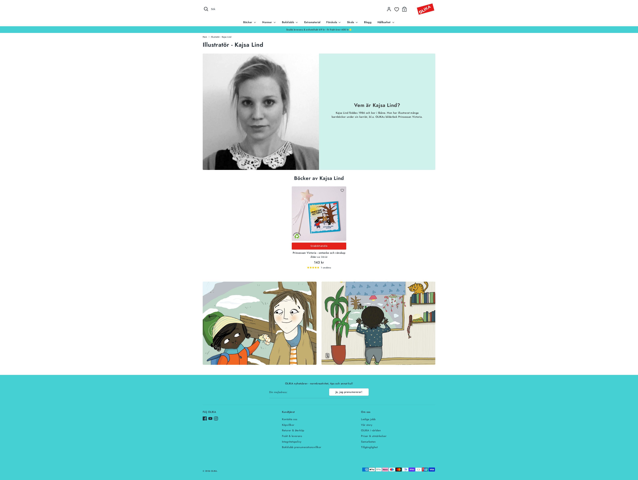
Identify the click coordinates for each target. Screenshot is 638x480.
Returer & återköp (293, 430)
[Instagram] (216, 418)
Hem (205, 36)
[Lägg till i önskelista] (342, 190)
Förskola (332, 22)
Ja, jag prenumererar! (349, 392)
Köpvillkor (288, 425)
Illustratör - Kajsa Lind (221, 36)
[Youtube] (210, 418)
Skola (351, 22)
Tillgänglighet (369, 447)
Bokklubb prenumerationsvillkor (301, 447)
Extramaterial (312, 22)
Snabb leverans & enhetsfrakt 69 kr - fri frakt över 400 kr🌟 (319, 29)
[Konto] (389, 9)
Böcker (248, 22)
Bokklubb (288, 22)
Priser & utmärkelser (373, 436)
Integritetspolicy (292, 442)
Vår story (366, 425)
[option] (319, 29)
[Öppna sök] (206, 9)
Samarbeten (368, 442)
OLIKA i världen (371, 430)
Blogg (368, 22)
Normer (267, 22)
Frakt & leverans (292, 436)
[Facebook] (205, 418)
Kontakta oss (289, 419)
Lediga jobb (368, 419)
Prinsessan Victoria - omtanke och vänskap (319, 253)
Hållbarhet (384, 22)
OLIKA (214, 471)
